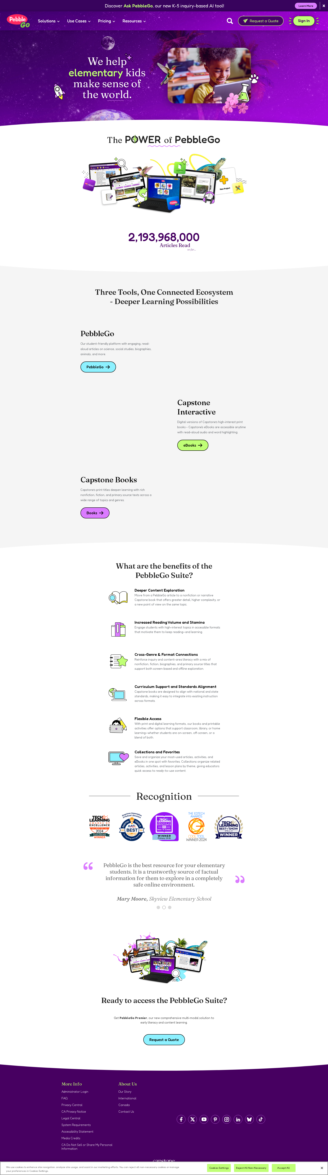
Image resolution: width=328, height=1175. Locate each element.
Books (92, 513)
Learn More (306, 5)
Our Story (124, 1091)
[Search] (230, 21)
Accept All (283, 1167)
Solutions (47, 20)
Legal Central (71, 1118)
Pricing (104, 20)
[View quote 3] (169, 907)
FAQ (65, 1098)
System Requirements (76, 1125)
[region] (164, 1168)
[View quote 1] (158, 907)
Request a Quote (264, 21)
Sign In (306, 20)
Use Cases (77, 20)
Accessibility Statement (77, 1131)
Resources (132, 20)
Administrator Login (75, 1091)
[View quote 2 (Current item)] (164, 907)
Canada (124, 1105)
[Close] (322, 1168)
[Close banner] (324, 6)
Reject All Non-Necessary (251, 1167)
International (127, 1098)
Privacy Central (72, 1105)
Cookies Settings (219, 1167)
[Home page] (18, 21)
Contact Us (126, 1111)
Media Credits (71, 1138)
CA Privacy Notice (74, 1111)
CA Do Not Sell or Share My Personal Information (87, 1146)
